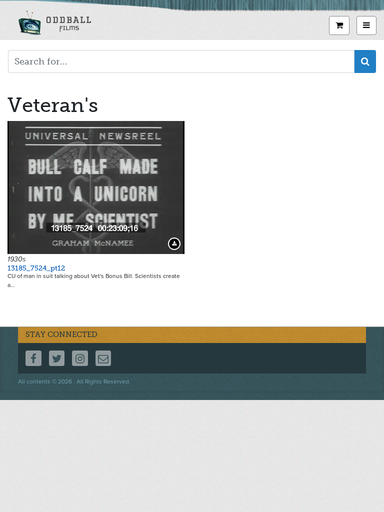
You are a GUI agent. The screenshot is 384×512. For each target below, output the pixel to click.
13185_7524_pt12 (36, 268)
